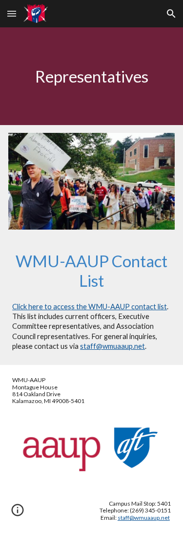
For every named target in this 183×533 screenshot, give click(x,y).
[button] (11, 13)
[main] (91, 76)
